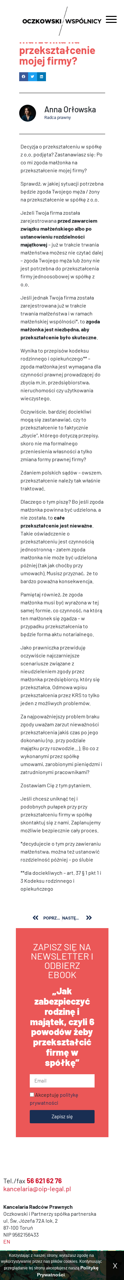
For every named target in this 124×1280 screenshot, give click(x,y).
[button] (23, 76)
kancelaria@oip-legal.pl (37, 1189)
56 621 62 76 (44, 1181)
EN (6, 1241)
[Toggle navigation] (111, 20)
